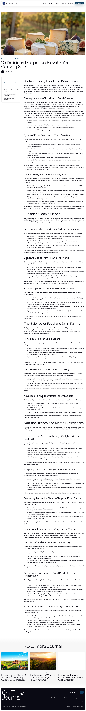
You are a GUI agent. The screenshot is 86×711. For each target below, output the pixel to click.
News (60, 698)
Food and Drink (5, 58)
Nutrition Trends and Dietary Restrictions (10, 95)
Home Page (54, 698)
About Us (69, 706)
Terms (78, 706)
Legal (82, 706)
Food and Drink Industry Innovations (9, 99)
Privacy (74, 706)
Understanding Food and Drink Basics (11, 83)
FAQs (65, 698)
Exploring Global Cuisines (9, 87)
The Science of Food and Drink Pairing (11, 90)
